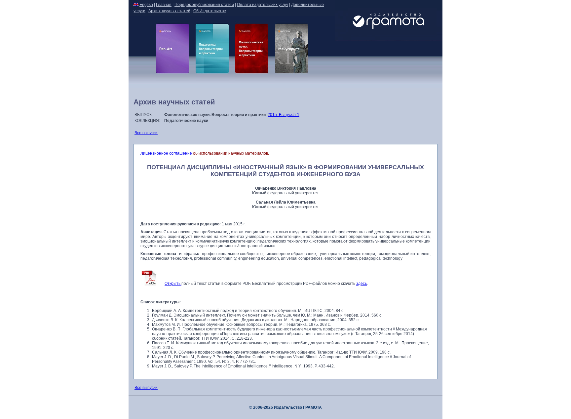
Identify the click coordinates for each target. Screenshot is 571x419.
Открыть (173, 283)
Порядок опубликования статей (204, 4)
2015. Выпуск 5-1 (283, 114)
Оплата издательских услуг (262, 4)
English (146, 4)
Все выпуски (146, 133)
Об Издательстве (209, 11)
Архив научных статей (169, 11)
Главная (163, 4)
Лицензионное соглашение (166, 153)
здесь (361, 283)
